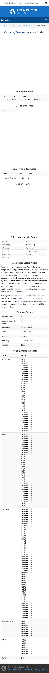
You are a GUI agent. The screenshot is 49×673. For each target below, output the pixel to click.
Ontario (29, 25)
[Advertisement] (24, 62)
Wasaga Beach (31, 251)
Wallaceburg (30, 245)
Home (8, 25)
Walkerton (29, 248)
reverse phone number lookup (28, 298)
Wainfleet (5, 257)
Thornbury (6, 245)
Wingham (29, 241)
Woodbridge (7, 254)
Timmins (5, 251)
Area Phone (27, 11)
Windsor (5, 241)
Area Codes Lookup (15, 670)
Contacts (28, 670)
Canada (18, 25)
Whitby (28, 254)
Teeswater (41, 25)
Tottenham (30, 257)
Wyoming (5, 248)
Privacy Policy (40, 670)
